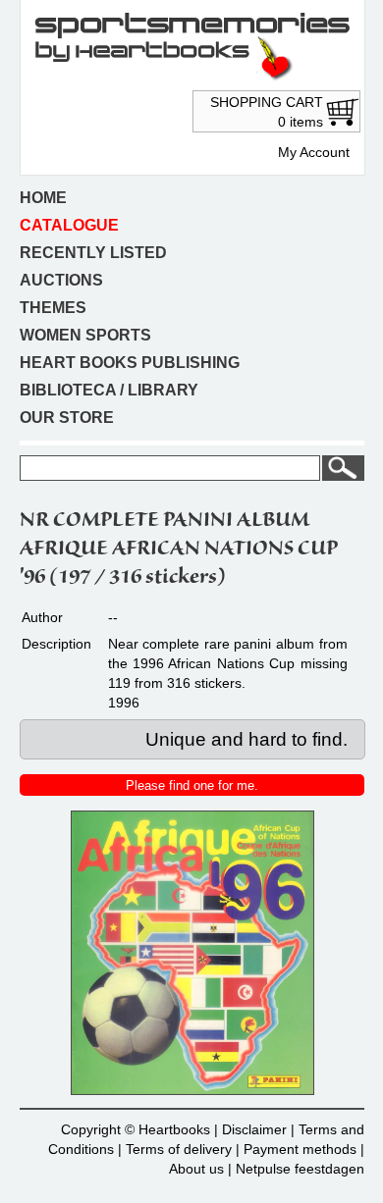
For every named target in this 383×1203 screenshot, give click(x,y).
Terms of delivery (179, 1149)
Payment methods (300, 1149)
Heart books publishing (130, 362)
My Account (314, 152)
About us (196, 1169)
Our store (67, 417)
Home (43, 197)
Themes (53, 307)
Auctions (61, 280)
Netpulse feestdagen (300, 1169)
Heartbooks (174, 1129)
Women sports (85, 335)
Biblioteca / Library (109, 390)
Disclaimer (254, 1129)
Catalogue (69, 225)
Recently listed (93, 252)
